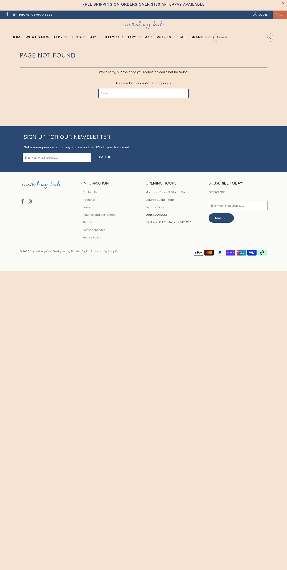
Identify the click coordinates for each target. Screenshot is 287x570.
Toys (133, 37)
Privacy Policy (92, 237)
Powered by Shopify (104, 251)
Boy (92, 37)
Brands (199, 37)
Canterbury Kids (41, 251)
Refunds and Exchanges (99, 215)
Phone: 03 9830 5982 (35, 15)
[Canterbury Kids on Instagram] (14, 15)
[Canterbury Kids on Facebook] (7, 15)
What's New (37, 37)
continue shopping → (155, 83)
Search (87, 207)
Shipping (89, 222)
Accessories (158, 37)
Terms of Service (94, 230)
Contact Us (90, 192)
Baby (58, 37)
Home (17, 37)
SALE (183, 37)
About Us (89, 200)
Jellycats (114, 37)
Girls (76, 37)
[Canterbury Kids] (143, 25)
